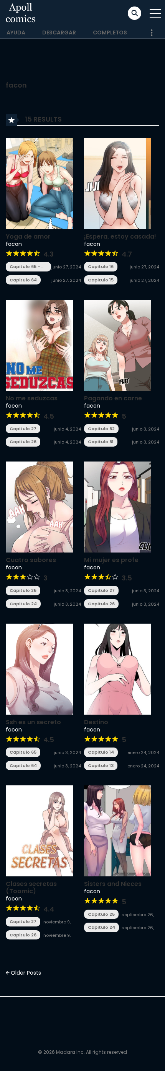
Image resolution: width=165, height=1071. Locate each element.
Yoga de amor (28, 236)
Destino (96, 722)
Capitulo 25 (23, 590)
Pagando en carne (113, 398)
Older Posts (25, 973)
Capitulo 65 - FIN (25, 266)
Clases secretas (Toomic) (31, 887)
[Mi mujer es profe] (117, 506)
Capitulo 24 (23, 604)
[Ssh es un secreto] (39, 668)
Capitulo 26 (23, 442)
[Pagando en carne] (117, 345)
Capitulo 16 (101, 266)
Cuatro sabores (31, 560)
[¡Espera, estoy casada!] (117, 183)
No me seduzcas (32, 398)
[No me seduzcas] (39, 345)
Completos (110, 32)
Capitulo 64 (23, 280)
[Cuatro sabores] (39, 506)
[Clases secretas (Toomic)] (39, 830)
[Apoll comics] (21, 13)
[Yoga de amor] (39, 183)
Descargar (59, 32)
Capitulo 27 (23, 429)
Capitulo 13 (101, 765)
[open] (155, 13)
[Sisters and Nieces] (117, 830)
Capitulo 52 (101, 429)
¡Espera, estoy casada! (120, 236)
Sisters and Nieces (113, 883)
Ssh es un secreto (33, 722)
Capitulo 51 (101, 442)
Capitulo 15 (101, 280)
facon (14, 244)
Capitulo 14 (101, 752)
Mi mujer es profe (111, 560)
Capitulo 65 (23, 752)
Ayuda (16, 32)
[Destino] (117, 668)
